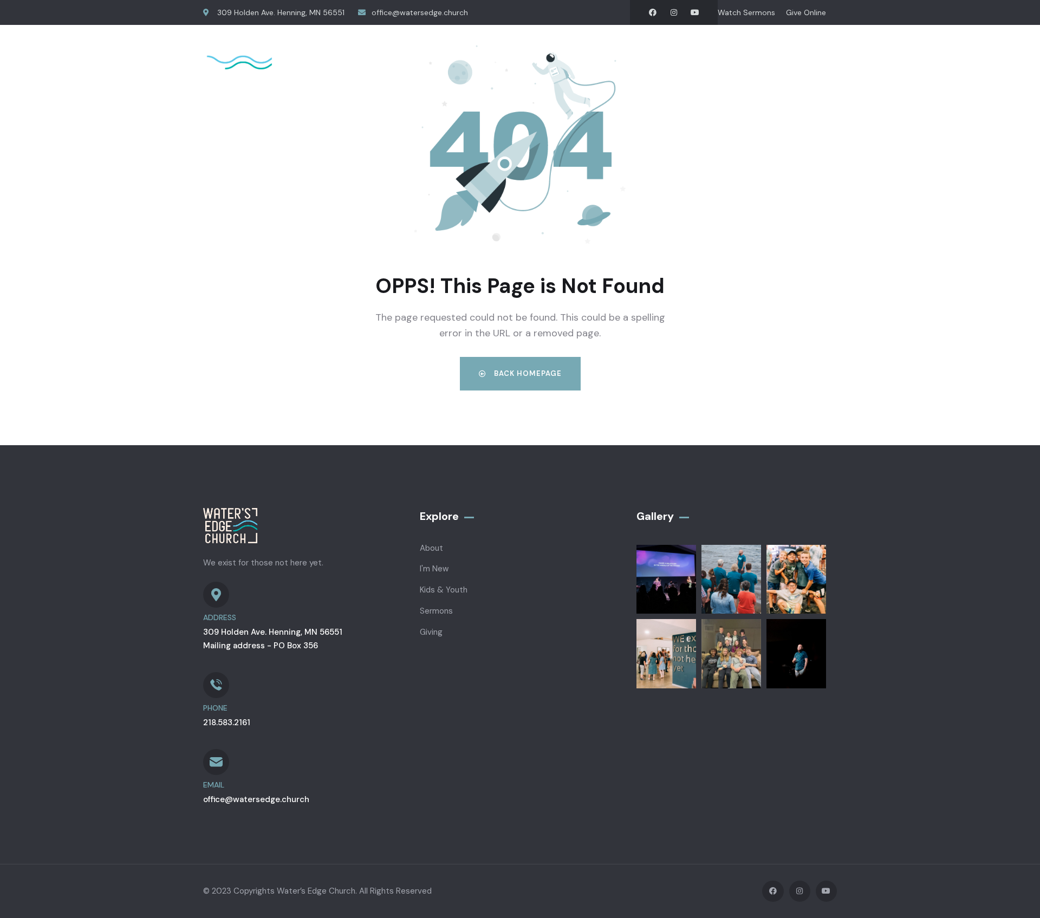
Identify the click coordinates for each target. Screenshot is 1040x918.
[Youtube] (695, 12)
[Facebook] (652, 12)
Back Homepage (527, 373)
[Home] (268, 52)
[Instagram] (674, 12)
